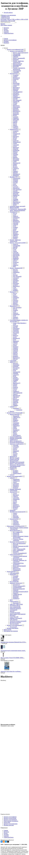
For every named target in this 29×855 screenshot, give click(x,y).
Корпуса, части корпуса (20, 52)
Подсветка (13, 626)
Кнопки (12, 510)
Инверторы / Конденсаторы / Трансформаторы (17, 465)
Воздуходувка (14, 623)
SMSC (15, 431)
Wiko (15, 125)
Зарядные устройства (17, 443)
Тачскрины (17, 70)
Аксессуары (11, 571)
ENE (15, 421)
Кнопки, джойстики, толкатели (18, 61)
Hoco (15, 577)
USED (12, 406)
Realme (16, 195)
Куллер (15, 470)
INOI (15, 385)
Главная (6, 38)
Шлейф (15, 472)
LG (15, 86)
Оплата (6, 29)
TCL (15, 123)
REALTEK (17, 435)
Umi (15, 161)
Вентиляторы (14, 460)
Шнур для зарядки (16, 441)
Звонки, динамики (19, 58)
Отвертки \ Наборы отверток (18, 539)
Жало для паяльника (19, 543)
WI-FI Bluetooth (15, 605)
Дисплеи (16, 54)
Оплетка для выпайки (20, 553)
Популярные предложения (11, 631)
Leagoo (15, 116)
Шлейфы (16, 55)
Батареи (13, 467)
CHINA (16, 480)
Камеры (16, 59)
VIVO (15, 355)
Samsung (16, 97)
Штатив (12, 615)
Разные (16, 579)
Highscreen (16, 107)
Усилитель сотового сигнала (18, 621)
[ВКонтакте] (1, 842)
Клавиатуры (14, 459)
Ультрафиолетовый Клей (20, 591)
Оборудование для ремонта (15, 526)
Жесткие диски (14, 458)
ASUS (15, 445)
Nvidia (15, 420)
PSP (14, 503)
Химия (16, 547)
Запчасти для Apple (16, 51)
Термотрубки (17, 473)
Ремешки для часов (16, 618)
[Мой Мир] (6, 842)
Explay (15, 79)
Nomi (15, 164)
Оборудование (15, 554)
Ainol (15, 513)
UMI (15, 381)
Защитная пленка (15, 608)
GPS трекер (13, 619)
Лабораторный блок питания (18, 563)
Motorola (16, 110)
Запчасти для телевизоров (14, 625)
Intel (15, 122)
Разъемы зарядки (15, 489)
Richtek (16, 424)
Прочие (16, 416)
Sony (15, 98)
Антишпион (17, 587)
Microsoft (16, 87)
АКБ (15, 56)
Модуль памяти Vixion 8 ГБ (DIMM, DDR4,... (12, 657)
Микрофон (14, 306)
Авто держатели (15, 607)
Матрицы (13, 456)
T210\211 (19, 410)
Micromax (16, 105)
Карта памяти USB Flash (17, 614)
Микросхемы (17, 63)
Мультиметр (17, 559)
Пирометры (17, 570)
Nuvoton (16, 430)
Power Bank (14, 581)
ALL (15, 453)
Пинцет (16, 533)
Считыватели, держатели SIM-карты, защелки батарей (18, 209)
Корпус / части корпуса (17, 463)
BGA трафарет (18, 532)
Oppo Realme (17, 91)
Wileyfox (16, 397)
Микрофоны (17, 65)
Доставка (6, 30)
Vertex (15, 394)
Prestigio (16, 94)
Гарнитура (14, 601)
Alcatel (15, 75)
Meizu (16, 89)
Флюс (15, 544)
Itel (15, 205)
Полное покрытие (19, 586)
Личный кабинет (8, 12)
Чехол (12, 611)
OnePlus (16, 391)
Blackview (16, 111)
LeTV (15, 344)
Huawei (16, 83)
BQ (15, 115)
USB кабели (14, 573)
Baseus (15, 580)
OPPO (15, 200)
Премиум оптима (19, 588)
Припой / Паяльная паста (20, 546)
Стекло (16, 72)
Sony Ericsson (17, 100)
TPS (15, 427)
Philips (15, 96)
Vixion (15, 576)
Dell (15, 455)
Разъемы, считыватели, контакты (19, 68)
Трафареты (14, 439)
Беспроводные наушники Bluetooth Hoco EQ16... (13, 642)
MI (11, 600)
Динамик (13, 212)
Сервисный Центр (8, 33)
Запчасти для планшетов (14, 476)
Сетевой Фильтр (15, 612)
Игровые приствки (12, 628)
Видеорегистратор (15, 622)
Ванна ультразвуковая (19, 566)
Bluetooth (16, 603)
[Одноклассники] (4, 842)
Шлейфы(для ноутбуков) (17, 462)
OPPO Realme (17, 392)
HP (15, 452)
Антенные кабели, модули (17, 206)
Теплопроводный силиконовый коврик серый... (13, 650)
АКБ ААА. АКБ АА (16, 604)
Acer (15, 104)
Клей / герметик (18, 550)
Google (15, 126)
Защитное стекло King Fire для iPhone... (11, 671)
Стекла (13, 360)
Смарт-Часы (14, 617)
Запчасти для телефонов (15, 49)
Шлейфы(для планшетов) (17, 511)
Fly (14, 80)
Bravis (15, 167)
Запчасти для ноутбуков (15, 412)
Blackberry (16, 78)
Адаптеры (13, 610)
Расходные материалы (17, 442)
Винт (12, 411)
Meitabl (16, 595)
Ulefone (15, 128)
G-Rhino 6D (17, 594)
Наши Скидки (7, 629)
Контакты (6, 27)
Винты (16, 66)
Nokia (15, 90)
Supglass (16, 598)
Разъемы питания (16, 438)
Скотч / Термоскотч (19, 549)
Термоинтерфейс (15, 436)
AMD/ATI (16, 417)
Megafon (16, 114)
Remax (15, 597)
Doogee (15, 108)
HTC (15, 82)
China (15, 224)
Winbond (16, 425)
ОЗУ (12, 474)
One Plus (16, 93)
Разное (16, 534)
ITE (15, 428)
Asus (15, 76)
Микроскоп (16, 568)
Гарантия (6, 32)
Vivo (15, 121)
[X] (8, 842)
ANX (15, 434)
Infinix (16, 119)
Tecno (16, 112)
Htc (14, 230)
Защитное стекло (16, 583)
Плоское (16, 584)
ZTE (15, 103)
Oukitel (16, 118)
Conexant (16, 423)
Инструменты (15, 530)
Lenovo (16, 85)
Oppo (15, 153)
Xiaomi (16, 101)
